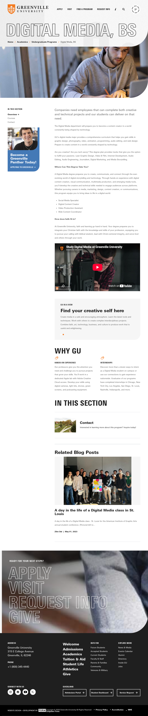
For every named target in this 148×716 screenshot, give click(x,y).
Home (10, 42)
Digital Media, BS (68, 42)
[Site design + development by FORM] (27, 710)
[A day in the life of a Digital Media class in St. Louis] (97, 481)
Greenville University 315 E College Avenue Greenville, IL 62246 (21, 651)
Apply (60, 9)
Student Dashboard (99, 693)
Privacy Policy (102, 710)
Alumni (121, 655)
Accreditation (118, 710)
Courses (11, 118)
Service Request (127, 693)
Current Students (98, 655)
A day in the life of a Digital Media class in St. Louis (94, 512)
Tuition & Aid (74, 659)
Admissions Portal (73, 693)
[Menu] (135, 9)
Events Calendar (125, 651)
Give (24, 617)
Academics (22, 42)
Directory (122, 659)
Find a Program (84, 9)
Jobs (120, 666)
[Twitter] (33, 692)
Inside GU (122, 663)
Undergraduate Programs (44, 42)
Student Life (73, 664)
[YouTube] (25, 692)
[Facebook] (18, 692)
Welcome (71, 644)
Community (96, 666)
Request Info (103, 9)
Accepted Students (99, 651)
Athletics (70, 669)
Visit (69, 9)
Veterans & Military (99, 670)
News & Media (124, 647)
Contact (11, 122)
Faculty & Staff (97, 659)
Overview (12, 114)
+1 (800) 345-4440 (18, 666)
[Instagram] (10, 692)
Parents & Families (99, 663)
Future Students (98, 647)
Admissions (73, 649)
